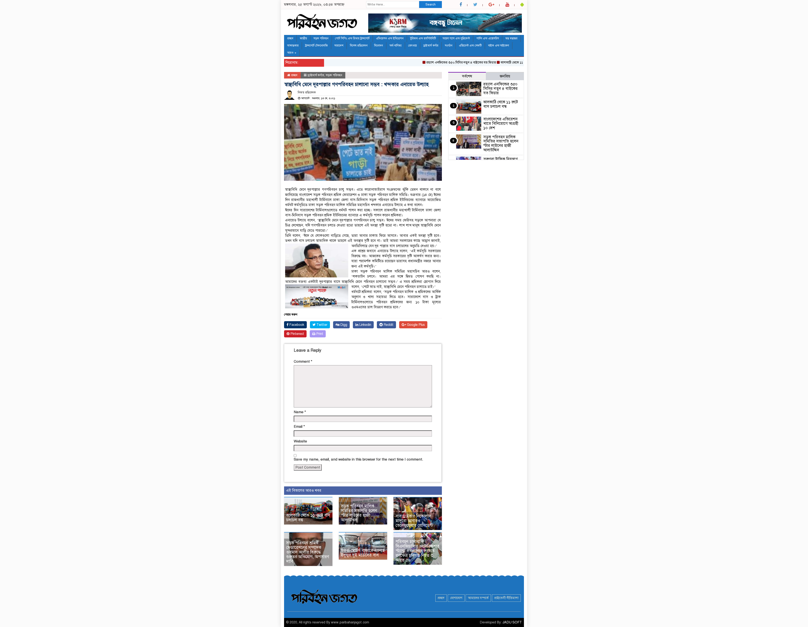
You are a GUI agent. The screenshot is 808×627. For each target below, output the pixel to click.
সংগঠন (448, 45)
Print (319, 334)
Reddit (388, 325)
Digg (343, 325)
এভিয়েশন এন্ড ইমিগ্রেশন (390, 38)
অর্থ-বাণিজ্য (395, 45)
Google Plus (415, 325)
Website (300, 441)
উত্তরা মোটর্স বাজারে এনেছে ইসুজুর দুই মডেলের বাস (363, 553)
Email (299, 426)
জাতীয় (303, 38)
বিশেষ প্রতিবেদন (359, 45)
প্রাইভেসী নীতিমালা (506, 598)
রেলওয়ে (412, 45)
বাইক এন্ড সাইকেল (498, 45)
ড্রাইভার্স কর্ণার (430, 45)
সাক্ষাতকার (293, 45)
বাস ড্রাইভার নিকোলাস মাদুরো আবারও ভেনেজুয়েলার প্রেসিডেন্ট (414, 521)
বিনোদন (378, 45)
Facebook (296, 325)
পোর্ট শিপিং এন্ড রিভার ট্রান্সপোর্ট (352, 38)
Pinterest (297, 334)
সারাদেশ (338, 45)
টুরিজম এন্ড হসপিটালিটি (423, 38)
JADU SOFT (512, 622)
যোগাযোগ (456, 598)
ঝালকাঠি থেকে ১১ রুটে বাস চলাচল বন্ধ (508, 62)
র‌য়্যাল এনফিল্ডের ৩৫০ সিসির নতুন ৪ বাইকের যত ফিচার (444, 62)
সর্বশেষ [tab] (467, 76)
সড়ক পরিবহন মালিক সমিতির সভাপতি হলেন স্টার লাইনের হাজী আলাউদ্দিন (359, 513)
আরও (290, 53)
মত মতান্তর (511, 38)
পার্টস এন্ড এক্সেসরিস (487, 38)
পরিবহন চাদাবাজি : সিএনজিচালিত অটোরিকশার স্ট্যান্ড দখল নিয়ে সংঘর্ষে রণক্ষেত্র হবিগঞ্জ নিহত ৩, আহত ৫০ (417, 551)
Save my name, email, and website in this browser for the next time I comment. (358, 459)
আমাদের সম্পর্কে (478, 598)
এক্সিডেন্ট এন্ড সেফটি (470, 45)
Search (430, 4)
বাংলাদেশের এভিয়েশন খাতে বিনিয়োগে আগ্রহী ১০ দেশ (500, 123)
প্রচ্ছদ (290, 38)
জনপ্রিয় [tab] (505, 76)
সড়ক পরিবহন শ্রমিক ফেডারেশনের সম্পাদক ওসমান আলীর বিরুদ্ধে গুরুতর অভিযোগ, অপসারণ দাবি (307, 552)
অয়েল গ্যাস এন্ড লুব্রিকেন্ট (456, 38)
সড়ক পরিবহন (321, 38)
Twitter (321, 325)
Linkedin (364, 325)
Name (300, 412)
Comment (303, 361)
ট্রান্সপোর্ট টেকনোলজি (316, 45)
